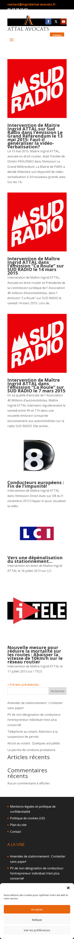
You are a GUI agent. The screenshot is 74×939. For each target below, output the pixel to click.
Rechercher (58, 691)
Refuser (37, 920)
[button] (68, 888)
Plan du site (18, 825)
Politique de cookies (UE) (27, 818)
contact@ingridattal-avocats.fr (31, 4)
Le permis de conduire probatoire (31, 750)
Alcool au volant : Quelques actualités (33, 743)
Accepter (37, 909)
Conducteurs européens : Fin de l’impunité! (35, 484)
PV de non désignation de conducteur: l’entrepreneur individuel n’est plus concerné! (34, 720)
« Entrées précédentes (23, 684)
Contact (15, 832)
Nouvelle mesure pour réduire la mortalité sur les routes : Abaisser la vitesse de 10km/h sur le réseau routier (35, 654)
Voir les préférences (37, 930)
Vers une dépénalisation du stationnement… (35, 559)
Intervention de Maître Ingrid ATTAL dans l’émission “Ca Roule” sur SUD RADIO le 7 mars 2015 (36, 385)
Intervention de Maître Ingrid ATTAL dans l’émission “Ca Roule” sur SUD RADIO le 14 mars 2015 (35, 265)
